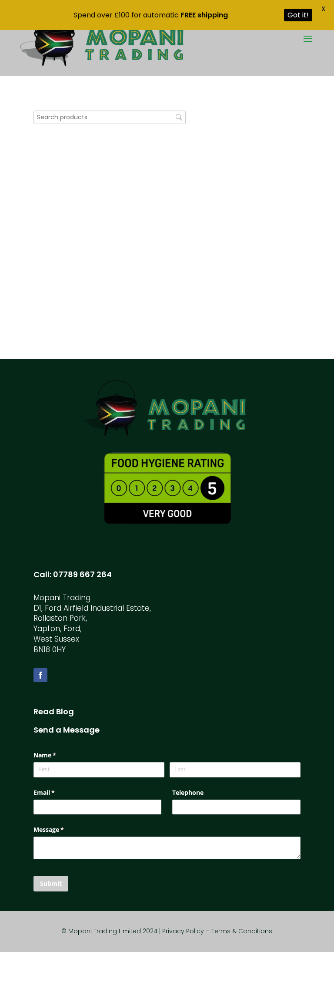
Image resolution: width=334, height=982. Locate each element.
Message (61, 829)
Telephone (188, 792)
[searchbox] (109, 117)
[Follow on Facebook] (40, 675)
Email (56, 792)
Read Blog (53, 711)
